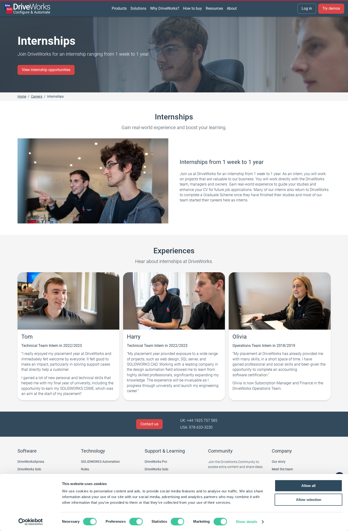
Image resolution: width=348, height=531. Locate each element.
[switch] (136, 521)
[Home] (27, 8)
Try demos (331, 8)
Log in (307, 8)
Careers (36, 96)
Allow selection (308, 500)
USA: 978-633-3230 (196, 427)
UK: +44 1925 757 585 (198, 420)
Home (22, 96)
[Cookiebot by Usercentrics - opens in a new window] (30, 521)
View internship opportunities (46, 70)
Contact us (149, 424)
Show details (246, 522)
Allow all (308, 486)
